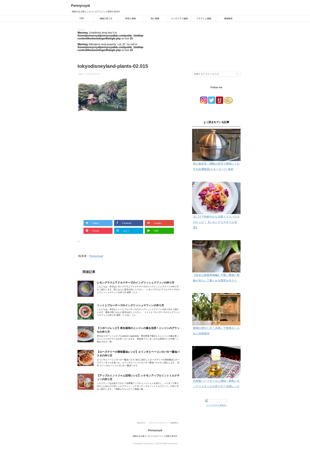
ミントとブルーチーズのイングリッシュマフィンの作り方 (130, 305)
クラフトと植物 (203, 18)
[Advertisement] (129, 146)
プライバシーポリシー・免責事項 (163, 423)
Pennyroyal (80, 6)
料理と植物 (130, 18)
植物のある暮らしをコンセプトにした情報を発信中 (155, 436)
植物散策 (228, 18)
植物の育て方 (106, 18)
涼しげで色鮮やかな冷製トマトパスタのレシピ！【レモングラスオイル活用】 (216, 222)
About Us (141, 423)
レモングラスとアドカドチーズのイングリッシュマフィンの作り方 (135, 282)
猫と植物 (155, 18)
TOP (81, 18)
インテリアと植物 (179, 18)
